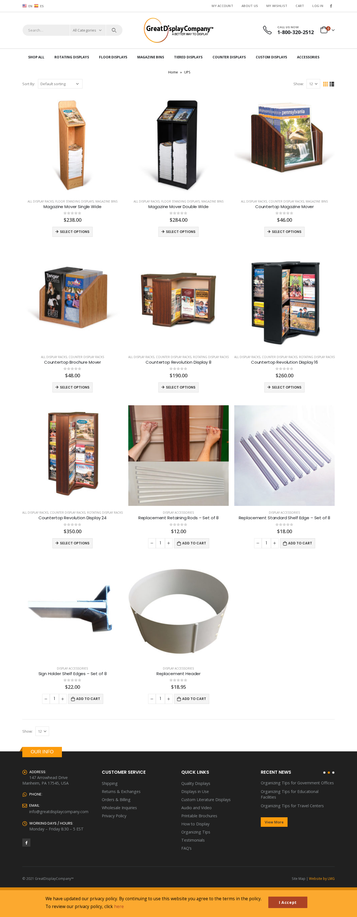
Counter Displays (229, 57)
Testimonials (193, 840)
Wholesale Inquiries (119, 807)
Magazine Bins (150, 57)
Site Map (298, 878)
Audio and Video (196, 807)
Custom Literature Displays (206, 799)
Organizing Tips (195, 832)
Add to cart (194, 543)
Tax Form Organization (282, 800)
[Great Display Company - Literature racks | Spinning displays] (178, 30)
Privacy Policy (114, 815)
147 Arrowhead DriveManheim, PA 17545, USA (45, 780)
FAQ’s (186, 848)
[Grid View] (325, 84)
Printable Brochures (199, 815)
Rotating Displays (71, 57)
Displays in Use (195, 791)
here (119, 906)
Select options (75, 231)
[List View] (332, 84)
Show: (298, 83)
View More (274, 816)
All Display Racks (41, 201)
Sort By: (28, 83)
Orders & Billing (116, 799)
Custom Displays (271, 57)
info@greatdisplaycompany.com (58, 811)
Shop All (36, 57)
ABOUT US (250, 6)
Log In (317, 6)
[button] (324, 772)
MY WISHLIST (276, 6)
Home (173, 72)
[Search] (114, 30)
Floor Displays (113, 57)
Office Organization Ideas (284, 791)
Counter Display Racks (286, 201)
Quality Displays (195, 783)
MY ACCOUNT (222, 6)
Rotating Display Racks (211, 357)
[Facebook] (331, 5)
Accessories (308, 57)
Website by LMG (322, 878)
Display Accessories (178, 513)
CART (300, 6)
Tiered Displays (188, 57)
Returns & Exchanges (121, 791)
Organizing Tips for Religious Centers (295, 782)
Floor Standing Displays (74, 201)
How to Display (195, 824)
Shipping (110, 783)
